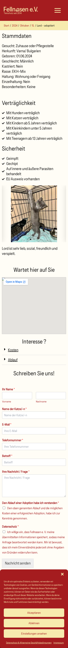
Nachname (41, 401)
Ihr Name (8, 389)
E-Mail (6, 424)
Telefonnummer (12, 440)
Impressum (58, 642)
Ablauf (13, 360)
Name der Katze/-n (14, 409)
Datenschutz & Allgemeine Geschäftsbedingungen (29, 642)
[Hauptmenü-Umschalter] (57, 10)
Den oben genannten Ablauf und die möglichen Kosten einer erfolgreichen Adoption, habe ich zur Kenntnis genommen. (32, 513)
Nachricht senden (18, 563)
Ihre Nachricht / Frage (15, 471)
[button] (62, 574)
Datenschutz (10, 526)
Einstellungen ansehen (34, 633)
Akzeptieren (34, 612)
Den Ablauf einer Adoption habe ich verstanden (30, 503)
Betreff (7, 456)
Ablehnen (34, 623)
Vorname (6, 401)
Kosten (13, 350)
